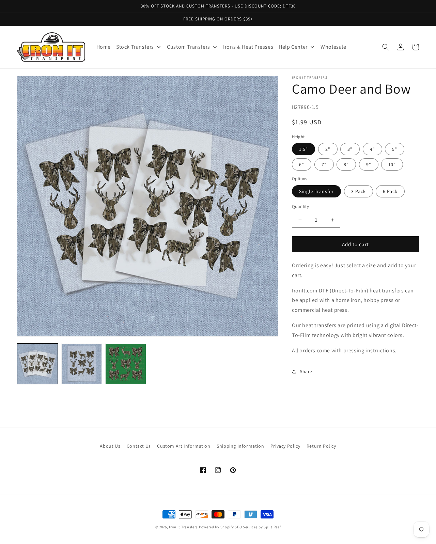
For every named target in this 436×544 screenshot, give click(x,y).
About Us (110, 446)
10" (392, 164)
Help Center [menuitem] (293, 46)
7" (324, 164)
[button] (385, 46)
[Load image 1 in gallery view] (37, 363)
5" (394, 149)
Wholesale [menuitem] (333, 46)
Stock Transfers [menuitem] (135, 46)
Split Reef (272, 527)
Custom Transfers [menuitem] (188, 46)
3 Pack (358, 191)
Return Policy (321, 446)
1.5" (303, 149)
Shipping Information (240, 446)
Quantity (300, 206)
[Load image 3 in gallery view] (125, 363)
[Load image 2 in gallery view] (81, 363)
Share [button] (306, 371)
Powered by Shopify (216, 527)
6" (301, 164)
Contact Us (139, 446)
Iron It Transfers (183, 527)
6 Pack (390, 191)
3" (350, 149)
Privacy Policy (285, 446)
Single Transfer (316, 191)
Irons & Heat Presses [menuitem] (248, 46)
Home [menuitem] (103, 46)
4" (372, 149)
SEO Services (246, 527)
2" (327, 149)
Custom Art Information (183, 446)
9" (368, 164)
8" (346, 164)
